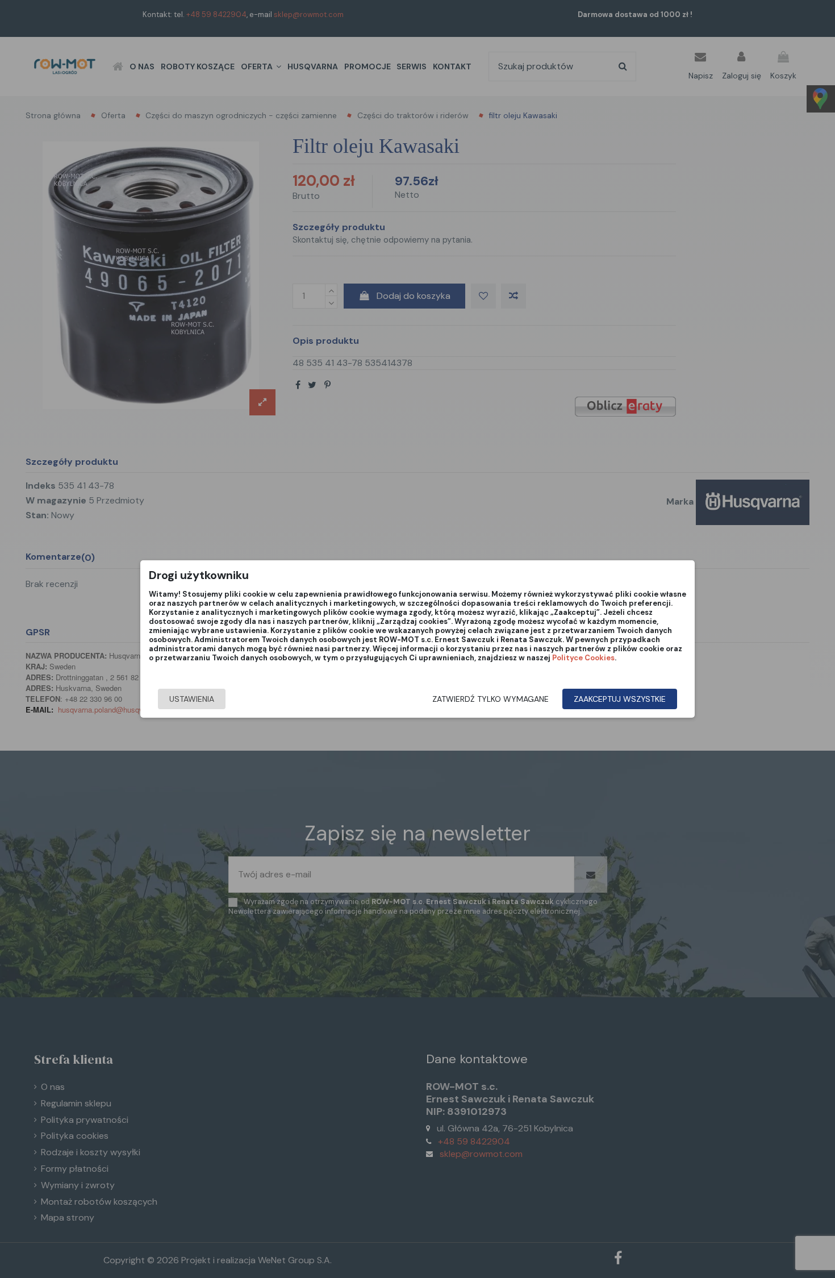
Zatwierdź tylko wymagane (490, 699)
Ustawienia (191, 699)
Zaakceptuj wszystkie (620, 699)
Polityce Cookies (583, 658)
